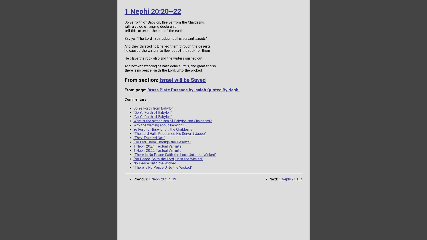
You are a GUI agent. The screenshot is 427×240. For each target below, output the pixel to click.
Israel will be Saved (182, 80)
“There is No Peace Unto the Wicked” (162, 167)
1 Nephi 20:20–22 (153, 11)
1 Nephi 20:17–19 (162, 179)
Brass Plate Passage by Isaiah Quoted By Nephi (193, 90)
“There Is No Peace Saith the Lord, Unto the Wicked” (174, 155)
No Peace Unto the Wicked (154, 163)
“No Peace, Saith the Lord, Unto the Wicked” (168, 159)
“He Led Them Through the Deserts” (162, 142)
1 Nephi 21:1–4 (290, 179)
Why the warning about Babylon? (158, 125)
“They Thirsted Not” (149, 138)
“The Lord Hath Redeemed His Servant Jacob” (169, 134)
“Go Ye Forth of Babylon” (152, 112)
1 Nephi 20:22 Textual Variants (157, 150)
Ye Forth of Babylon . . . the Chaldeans (162, 129)
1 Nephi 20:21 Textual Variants (157, 146)
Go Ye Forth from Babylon (153, 108)
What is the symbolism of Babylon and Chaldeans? (172, 121)
